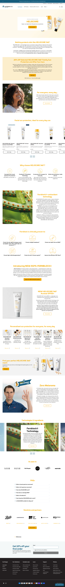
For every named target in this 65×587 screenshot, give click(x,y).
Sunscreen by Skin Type (16, 566)
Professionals (35, 573)
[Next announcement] (62, 1)
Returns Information (46, 566)
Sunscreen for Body (16, 568)
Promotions (15, 573)
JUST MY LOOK (44, 523)
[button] (20, 7)
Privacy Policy (55, 566)
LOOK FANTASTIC (20, 523)
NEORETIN (4, 568)
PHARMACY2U (56, 523)
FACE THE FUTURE (32, 523)
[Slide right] (34, 156)
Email (34, 545)
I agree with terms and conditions (40, 549)
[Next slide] (34, 453)
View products (32, 27)
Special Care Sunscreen (16, 570)
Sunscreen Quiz (35, 568)
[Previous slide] (31, 453)
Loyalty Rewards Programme (45, 573)
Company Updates (36, 572)
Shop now (32, 75)
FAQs (44, 570)
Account (61, 3)
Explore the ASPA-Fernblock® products (32, 279)
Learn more (47, 405)
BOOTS (7, 523)
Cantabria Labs (60, 583)
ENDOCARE (4, 570)
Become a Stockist (56, 3)
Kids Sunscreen (15, 572)
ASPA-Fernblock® (17, 268)
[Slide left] (31, 156)
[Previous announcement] (3, 1)
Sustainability (25, 568)
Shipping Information (46, 568)
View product (47, 313)
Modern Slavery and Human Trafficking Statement (57, 573)
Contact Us (44, 3)
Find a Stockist (50, 3)
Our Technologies (25, 566)
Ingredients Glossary (36, 570)
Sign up (45, 552)
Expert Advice (35, 566)
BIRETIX (4, 566)
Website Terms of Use (56, 570)
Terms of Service (55, 568)
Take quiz (6, 368)
